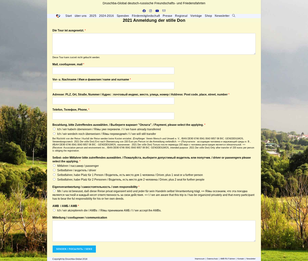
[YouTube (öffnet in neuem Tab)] (157, 11)
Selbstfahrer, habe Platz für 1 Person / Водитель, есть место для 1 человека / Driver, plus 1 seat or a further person (130, 174)
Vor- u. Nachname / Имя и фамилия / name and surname (91, 79)
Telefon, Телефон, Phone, (70, 109)
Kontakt (240, 259)
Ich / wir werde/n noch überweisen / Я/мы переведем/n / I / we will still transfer (106, 133)
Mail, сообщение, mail (68, 64)
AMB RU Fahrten (227, 259)
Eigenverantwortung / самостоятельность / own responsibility (95, 186)
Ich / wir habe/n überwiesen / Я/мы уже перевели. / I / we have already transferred (109, 129)
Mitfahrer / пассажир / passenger (78, 165)
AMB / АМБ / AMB (65, 205)
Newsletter (251, 259)
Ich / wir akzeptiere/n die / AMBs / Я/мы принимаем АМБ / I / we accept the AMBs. (109, 210)
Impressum (200, 259)
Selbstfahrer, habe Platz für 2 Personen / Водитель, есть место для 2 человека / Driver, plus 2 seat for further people (130, 179)
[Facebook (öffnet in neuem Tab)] (144, 11)
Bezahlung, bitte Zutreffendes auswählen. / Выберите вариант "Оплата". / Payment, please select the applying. (128, 124)
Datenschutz (212, 259)
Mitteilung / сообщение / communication (79, 217)
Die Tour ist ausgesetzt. (69, 30)
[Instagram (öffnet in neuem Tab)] (150, 11)
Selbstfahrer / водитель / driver (76, 170)
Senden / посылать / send (74, 249)
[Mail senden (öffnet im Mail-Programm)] (164, 11)
